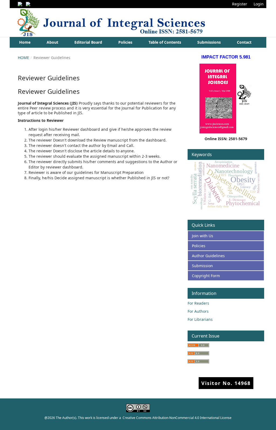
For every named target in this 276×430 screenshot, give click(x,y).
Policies (125, 42)
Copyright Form (206, 275)
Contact (244, 42)
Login (259, 3)
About (52, 42)
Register (239, 3)
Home (24, 42)
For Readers (198, 303)
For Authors (198, 311)
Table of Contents (165, 42)
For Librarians (200, 319)
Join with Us (202, 235)
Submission (202, 265)
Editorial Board (88, 42)
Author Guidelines (208, 255)
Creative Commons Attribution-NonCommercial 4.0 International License (177, 417)
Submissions (209, 42)
